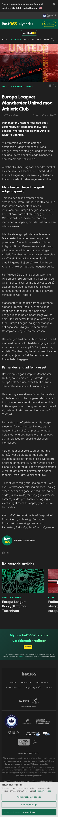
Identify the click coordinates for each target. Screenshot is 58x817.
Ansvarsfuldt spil (51, 16)
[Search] (52, 40)
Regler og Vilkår (33, 687)
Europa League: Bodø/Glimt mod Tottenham (14, 606)
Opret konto (49, 24)
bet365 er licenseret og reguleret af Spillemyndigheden (26, 781)
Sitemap (49, 687)
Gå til (25, 32)
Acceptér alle (29, 812)
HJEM (5, 39)
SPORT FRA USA (32, 39)
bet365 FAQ (42, 682)
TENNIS (48, 39)
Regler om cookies (43, 791)
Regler (21, 656)
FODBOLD (16, 39)
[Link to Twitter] (54, 87)
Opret (28, 647)
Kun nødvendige (29, 804)
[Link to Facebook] (50, 87)
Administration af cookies (29, 797)
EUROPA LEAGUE (24, 86)
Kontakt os (26, 682)
